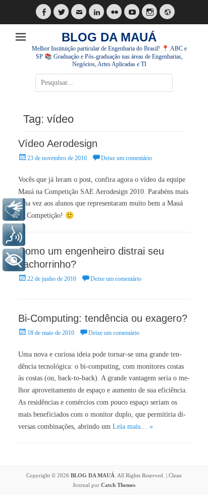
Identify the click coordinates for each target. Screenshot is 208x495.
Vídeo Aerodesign (57, 143)
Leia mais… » (133, 426)
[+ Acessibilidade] (14, 260)
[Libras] (14, 209)
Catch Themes (118, 485)
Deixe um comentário (126, 158)
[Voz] (14, 234)
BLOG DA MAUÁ (109, 37)
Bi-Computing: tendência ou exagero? (102, 318)
